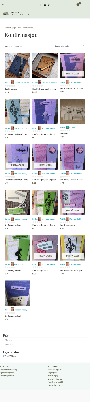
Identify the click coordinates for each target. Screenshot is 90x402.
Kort (19, 28)
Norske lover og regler (57, 385)
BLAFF (72, 127)
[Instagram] (45, 5)
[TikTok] (48, 5)
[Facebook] (41, 5)
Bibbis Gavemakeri (21, 83)
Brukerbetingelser (55, 379)
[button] (3, 4)
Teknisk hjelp (53, 376)
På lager (13, 356)
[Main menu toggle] (85, 4)
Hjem (7, 28)
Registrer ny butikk (55, 382)
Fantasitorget (16, 12)
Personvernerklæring (8, 369)
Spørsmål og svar (55, 369)
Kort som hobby (75, 82)
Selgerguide (52, 372)
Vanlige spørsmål (7, 376)
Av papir (13, 28)
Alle (6, 356)
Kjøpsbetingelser (7, 372)
